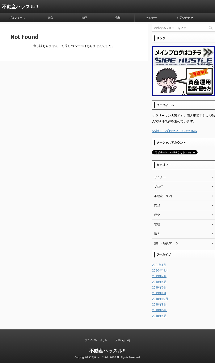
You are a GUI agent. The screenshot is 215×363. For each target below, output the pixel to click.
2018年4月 (159, 315)
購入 (50, 17)
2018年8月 (159, 304)
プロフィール (17, 17)
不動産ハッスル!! (20, 6)
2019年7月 (159, 276)
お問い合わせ (185, 17)
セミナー (151, 17)
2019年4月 (159, 281)
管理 (84, 17)
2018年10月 (160, 298)
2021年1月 (159, 264)
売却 (118, 17)
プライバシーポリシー (97, 340)
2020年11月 (160, 270)
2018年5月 (159, 310)
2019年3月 (159, 287)
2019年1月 (159, 293)
